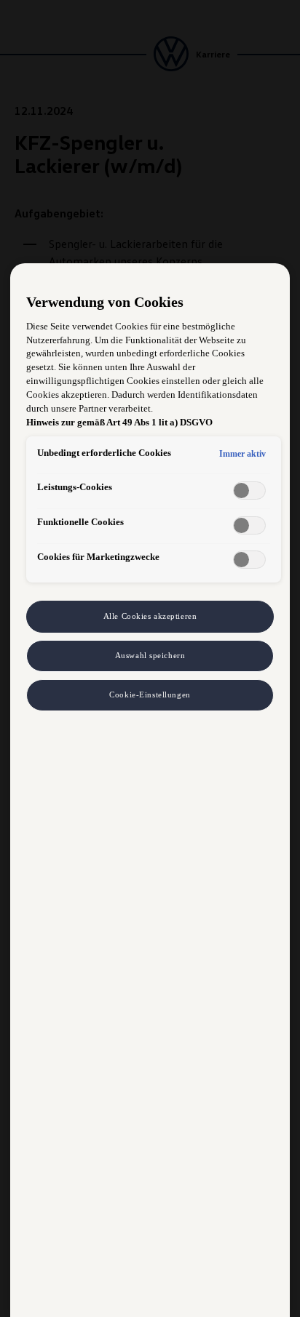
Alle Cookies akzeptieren (150, 616)
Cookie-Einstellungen (149, 694)
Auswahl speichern (150, 655)
